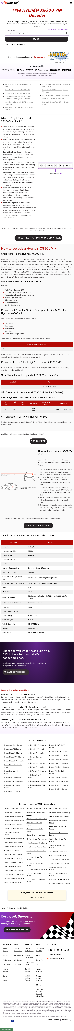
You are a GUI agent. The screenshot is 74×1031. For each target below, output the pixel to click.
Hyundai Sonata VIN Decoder (58, 755)
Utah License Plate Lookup (58, 855)
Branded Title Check (29, 963)
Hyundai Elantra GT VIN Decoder (14, 757)
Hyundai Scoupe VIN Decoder (58, 751)
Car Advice (6, 965)
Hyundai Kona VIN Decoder (35, 753)
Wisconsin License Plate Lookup (59, 879)
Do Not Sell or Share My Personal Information (40, 993)
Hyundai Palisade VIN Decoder (36, 771)
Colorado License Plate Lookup (14, 829)
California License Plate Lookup (14, 825)
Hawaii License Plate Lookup (13, 851)
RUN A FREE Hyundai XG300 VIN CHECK (38, 238)
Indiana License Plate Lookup (13, 863)
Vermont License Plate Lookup (59, 859)
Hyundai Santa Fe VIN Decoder (36, 781)
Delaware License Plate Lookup (14, 839)
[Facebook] (52, 950)
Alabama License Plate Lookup (14, 809)
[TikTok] (55, 950)
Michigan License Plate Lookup (37, 819)
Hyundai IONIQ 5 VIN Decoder (36, 745)
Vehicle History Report (27, 978)
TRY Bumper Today (17, 929)
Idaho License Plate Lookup (13, 855)
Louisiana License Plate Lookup (14, 878)
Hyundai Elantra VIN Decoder (13, 753)
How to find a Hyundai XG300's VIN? (53, 99)
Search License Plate (38, 525)
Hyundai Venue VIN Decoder (58, 777)
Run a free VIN (16, 672)
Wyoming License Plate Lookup (59, 883)
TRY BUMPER (38, 441)
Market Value (18, 956)
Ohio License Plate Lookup (58, 809)
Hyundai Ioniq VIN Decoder (12, 791)
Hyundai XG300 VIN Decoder (58, 789)
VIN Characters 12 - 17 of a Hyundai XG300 (55, 95)
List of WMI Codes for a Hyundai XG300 (17, 93)
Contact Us (39, 960)
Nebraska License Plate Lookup (37, 843)
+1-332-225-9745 (55, 955)
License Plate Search (29, 950)
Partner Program (39, 970)
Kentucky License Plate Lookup (14, 874)
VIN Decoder (11, 908)
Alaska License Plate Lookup (13, 813)
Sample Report (5, 970)
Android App (7, 960)
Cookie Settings (6, 1029)
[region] (37, 346)
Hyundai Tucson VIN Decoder (58, 763)
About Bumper (5, 950)
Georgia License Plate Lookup (13, 847)
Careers (5, 976)
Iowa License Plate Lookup (12, 866)
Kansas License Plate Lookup (13, 870)
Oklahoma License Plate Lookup (59, 813)
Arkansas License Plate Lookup (14, 821)
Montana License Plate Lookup (37, 839)
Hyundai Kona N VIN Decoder (36, 763)
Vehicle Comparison (18, 950)
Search (36, 39)
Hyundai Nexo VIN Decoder (35, 767)
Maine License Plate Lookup (13, 882)
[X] (62, 950)
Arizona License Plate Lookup (13, 817)
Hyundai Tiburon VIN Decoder (58, 759)
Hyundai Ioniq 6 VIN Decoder (36, 749)
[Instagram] (48, 950)
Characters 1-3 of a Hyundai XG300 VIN (17, 90)
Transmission (9, 326)
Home (3, 908)
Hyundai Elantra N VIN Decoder (14, 761)
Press (5, 981)
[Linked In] (65, 950)
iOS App (5, 956)
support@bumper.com (57, 959)
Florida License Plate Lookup (13, 843)
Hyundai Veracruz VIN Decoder (59, 781)
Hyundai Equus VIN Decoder (13, 777)
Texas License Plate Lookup (58, 851)
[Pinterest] (69, 950)
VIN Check (17, 965)
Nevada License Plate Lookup (36, 847)
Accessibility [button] (6, 1021)
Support (38, 956)
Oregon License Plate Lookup (59, 817)
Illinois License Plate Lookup (13, 859)
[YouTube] (59, 950)
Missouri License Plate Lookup (36, 835)
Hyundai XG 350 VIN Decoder (58, 785)
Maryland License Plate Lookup (37, 809)
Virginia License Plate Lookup (59, 863)
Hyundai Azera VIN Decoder (13, 749)
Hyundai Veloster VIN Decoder (59, 767)
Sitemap (38, 985)
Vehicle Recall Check (29, 957)
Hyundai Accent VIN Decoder (13, 745)
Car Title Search (28, 970)
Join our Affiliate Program (39, 978)
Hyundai (19, 908)
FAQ (37, 965)
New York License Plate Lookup (37, 869)
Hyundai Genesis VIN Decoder (13, 781)
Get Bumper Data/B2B (40, 950)
